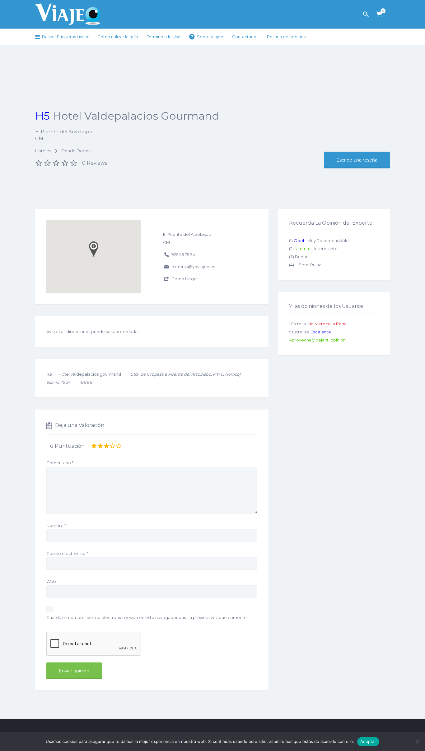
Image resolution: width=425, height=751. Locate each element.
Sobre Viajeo (210, 36)
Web (51, 581)
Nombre (56, 525)
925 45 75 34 (183, 254)
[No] (417, 742)
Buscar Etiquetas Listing (66, 36)
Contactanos (245, 36)
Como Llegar (184, 278)
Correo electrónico (67, 553)
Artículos (379, 14)
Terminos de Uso (163, 36)
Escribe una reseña (356, 160)
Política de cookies (286, 36)
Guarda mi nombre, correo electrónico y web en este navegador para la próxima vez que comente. (147, 617)
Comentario (59, 462)
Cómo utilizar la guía (117, 36)
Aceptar (368, 741)
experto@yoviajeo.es (193, 266)
